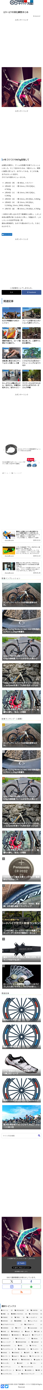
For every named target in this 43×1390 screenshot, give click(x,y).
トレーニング (8, 234)
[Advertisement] (21, 43)
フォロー (22, 1263)
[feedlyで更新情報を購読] (31, 1287)
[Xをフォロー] (11, 1281)
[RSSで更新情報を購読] (21, 1292)
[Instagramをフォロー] (11, 1287)
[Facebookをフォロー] (31, 1281)
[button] (39, 1135)
